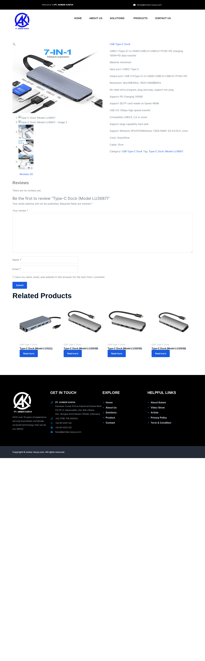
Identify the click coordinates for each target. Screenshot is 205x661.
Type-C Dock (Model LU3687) (166, 151)
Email (16, 269)
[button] (118, 18)
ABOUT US (95, 18)
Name (16, 259)
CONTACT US (163, 18)
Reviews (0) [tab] (26, 174)
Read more (28, 353)
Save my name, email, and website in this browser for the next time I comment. (60, 277)
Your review (20, 210)
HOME (78, 18)
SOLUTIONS (117, 18)
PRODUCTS (140, 18)
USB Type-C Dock (120, 44)
